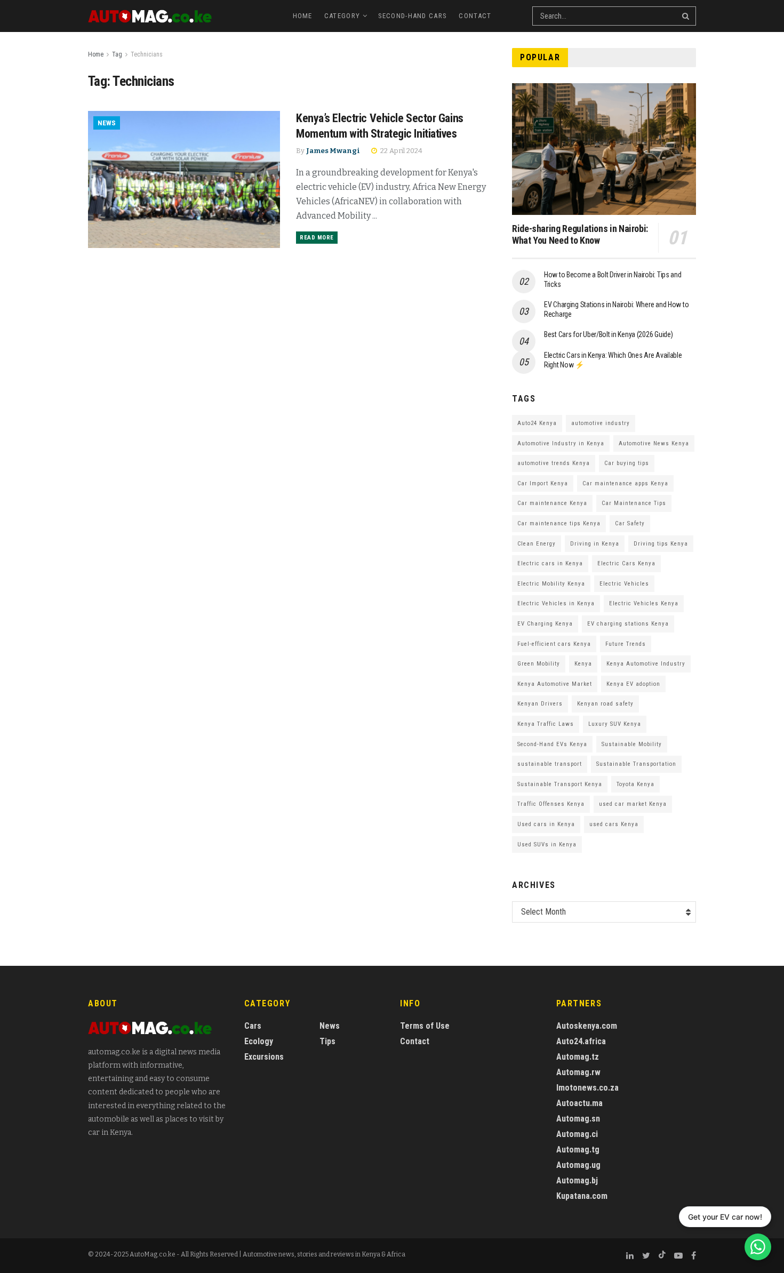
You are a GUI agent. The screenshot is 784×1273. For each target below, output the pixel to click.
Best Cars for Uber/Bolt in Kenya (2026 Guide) (608, 334)
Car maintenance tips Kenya (559, 523)
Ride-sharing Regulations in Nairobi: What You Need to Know (580, 234)
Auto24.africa (581, 1041)
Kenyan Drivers (540, 703)
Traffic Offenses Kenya (551, 803)
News (107, 123)
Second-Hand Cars (412, 16)
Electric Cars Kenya (626, 563)
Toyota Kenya (635, 784)
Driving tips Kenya (661, 543)
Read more (317, 237)
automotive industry (600, 423)
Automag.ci (577, 1134)
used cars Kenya (613, 824)
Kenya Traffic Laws (545, 723)
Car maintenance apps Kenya (625, 483)
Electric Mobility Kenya (551, 583)
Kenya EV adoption (633, 683)
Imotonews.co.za (587, 1088)
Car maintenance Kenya (552, 503)
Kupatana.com (581, 1196)
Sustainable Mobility (632, 744)
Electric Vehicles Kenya (643, 603)
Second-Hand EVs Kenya (552, 744)
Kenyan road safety (605, 703)
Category (342, 16)
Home (303, 16)
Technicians (147, 54)
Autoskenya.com (586, 1026)
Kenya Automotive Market (554, 683)
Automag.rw (578, 1072)
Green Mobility (538, 663)
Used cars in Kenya (546, 824)
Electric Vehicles (624, 583)
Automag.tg (577, 1149)
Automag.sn (578, 1119)
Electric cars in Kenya (550, 563)
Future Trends (625, 643)
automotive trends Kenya (553, 463)
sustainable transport (549, 763)
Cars (252, 1026)
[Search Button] (686, 16)
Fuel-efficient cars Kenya (554, 643)
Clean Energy (536, 543)
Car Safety (630, 523)
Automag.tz (577, 1057)
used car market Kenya (633, 803)
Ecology (258, 1041)
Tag (117, 54)
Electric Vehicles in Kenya (556, 603)
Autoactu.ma (579, 1103)
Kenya (583, 663)
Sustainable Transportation (636, 763)
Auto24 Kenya (537, 423)
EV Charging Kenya (545, 623)
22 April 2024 (400, 151)
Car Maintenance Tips (634, 503)
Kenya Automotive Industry (645, 663)
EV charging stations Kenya (628, 623)
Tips (327, 1041)
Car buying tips (626, 463)
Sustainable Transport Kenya (559, 784)
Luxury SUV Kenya (614, 723)
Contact (475, 16)
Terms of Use (425, 1026)
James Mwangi (333, 151)
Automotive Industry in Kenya (560, 443)
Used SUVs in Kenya (547, 844)
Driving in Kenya (594, 543)
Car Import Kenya (542, 483)
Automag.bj (577, 1180)
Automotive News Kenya (654, 443)
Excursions (264, 1057)
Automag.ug (578, 1165)
